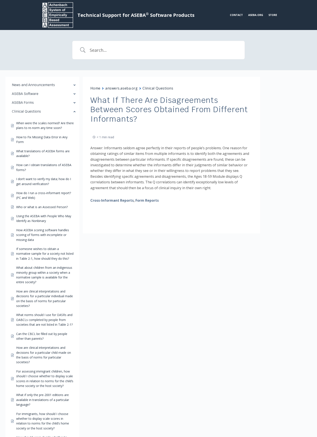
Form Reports (147, 200)
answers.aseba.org (121, 88)
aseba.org (255, 15)
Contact (236, 15)
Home (95, 88)
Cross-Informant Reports (112, 200)
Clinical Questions (158, 88)
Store (272, 15)
